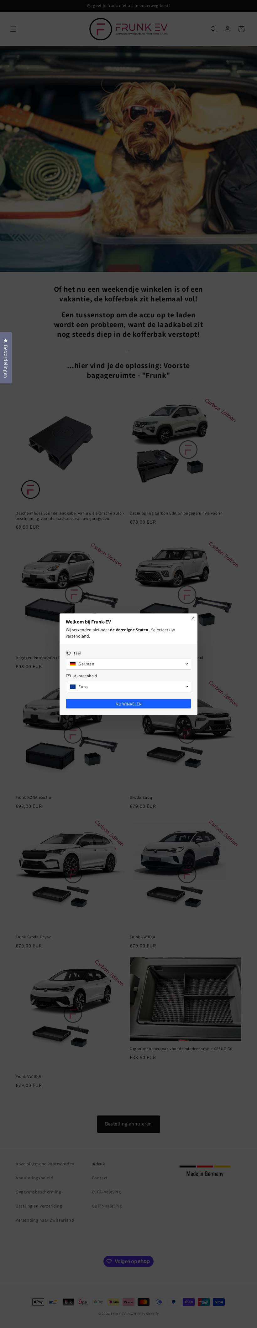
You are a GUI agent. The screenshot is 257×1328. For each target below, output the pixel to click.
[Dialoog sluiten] (192, 618)
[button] (128, 663)
